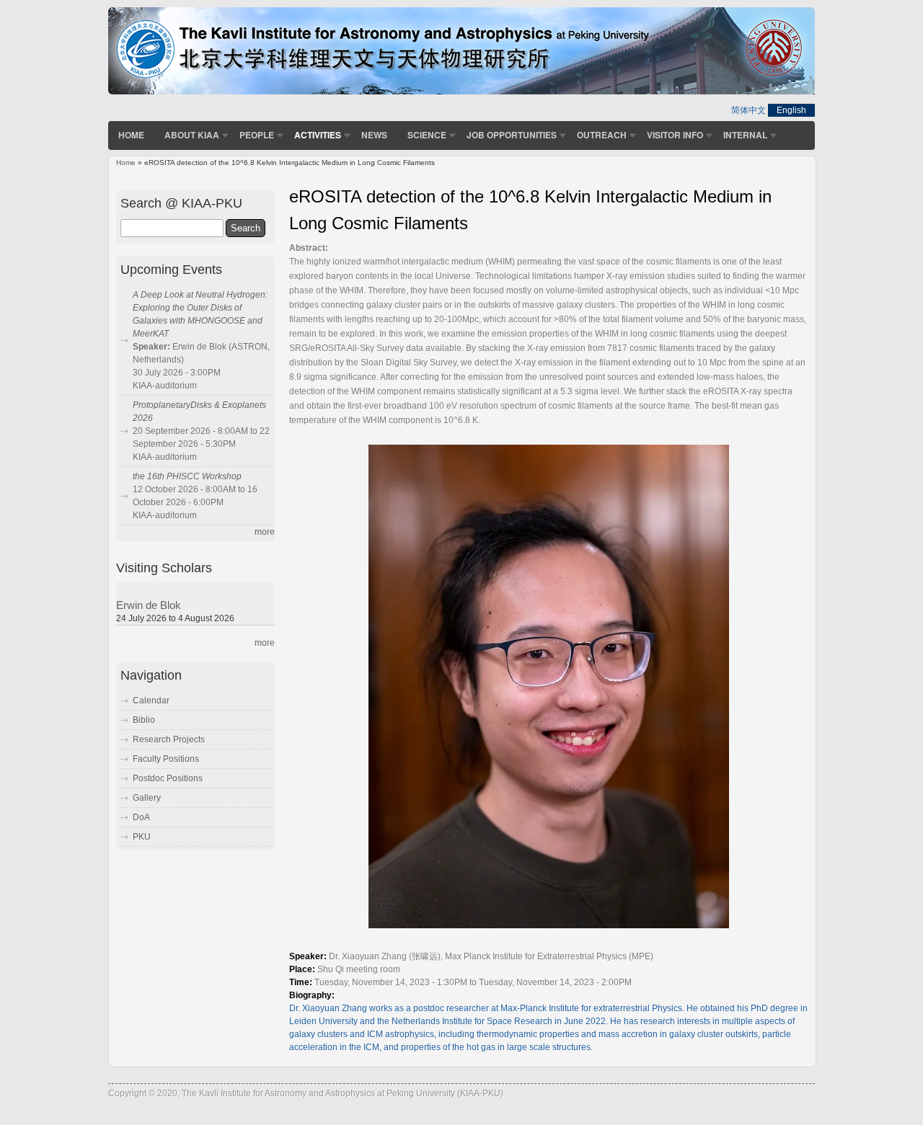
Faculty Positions (166, 759)
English (791, 110)
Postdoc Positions (168, 778)
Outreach (602, 134)
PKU (142, 837)
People (256, 134)
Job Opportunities (512, 134)
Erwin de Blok (148, 605)
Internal (745, 134)
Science (426, 134)
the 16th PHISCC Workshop (187, 476)
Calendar (151, 700)
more (265, 532)
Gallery (147, 798)
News (374, 134)
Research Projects (169, 739)
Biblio (144, 720)
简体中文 (748, 110)
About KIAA (191, 134)
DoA (141, 817)
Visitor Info (675, 134)
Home (131, 134)
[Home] (461, 91)
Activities (317, 134)
